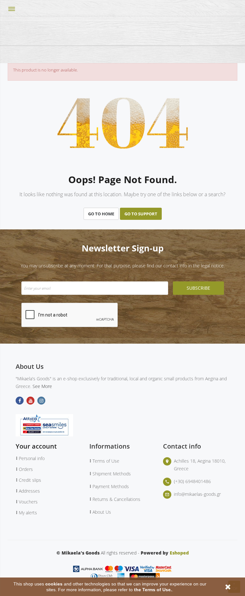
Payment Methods (111, 486)
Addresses (29, 491)
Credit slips (30, 480)
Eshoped (179, 553)
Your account (36, 446)
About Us (102, 512)
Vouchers (28, 502)
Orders (26, 469)
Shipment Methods (112, 474)
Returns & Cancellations (116, 499)
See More (42, 386)
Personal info (32, 458)
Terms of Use (106, 461)
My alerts (28, 513)
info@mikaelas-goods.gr (197, 494)
